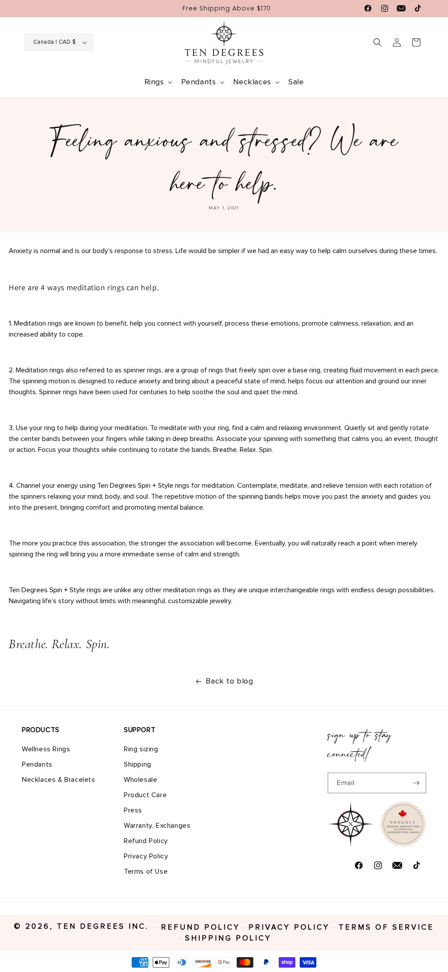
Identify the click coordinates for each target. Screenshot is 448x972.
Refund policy (200, 927)
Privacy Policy (146, 856)
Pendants (37, 764)
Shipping (137, 764)
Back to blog (229, 681)
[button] (157, 82)
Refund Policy (146, 840)
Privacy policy (289, 927)
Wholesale (140, 779)
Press (133, 810)
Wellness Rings (46, 749)
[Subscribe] (416, 783)
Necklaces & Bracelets (58, 779)
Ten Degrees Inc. (104, 926)
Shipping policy (228, 938)
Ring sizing (141, 749)
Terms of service (386, 927)
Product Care (145, 794)
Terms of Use (146, 871)
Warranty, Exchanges (157, 825)
